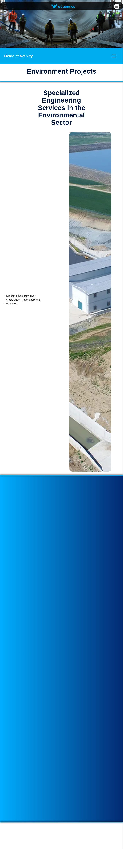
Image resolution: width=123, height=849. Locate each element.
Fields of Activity (18, 56)
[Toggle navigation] (114, 56)
